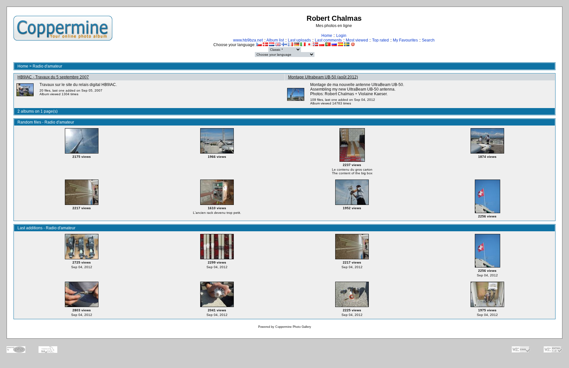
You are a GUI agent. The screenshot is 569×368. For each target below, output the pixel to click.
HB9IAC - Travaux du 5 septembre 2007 (53, 77)
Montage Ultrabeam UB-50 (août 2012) (323, 77)
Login (341, 35)
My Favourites (405, 40)
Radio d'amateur (47, 66)
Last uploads (299, 40)
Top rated (380, 40)
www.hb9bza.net (248, 40)
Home (326, 35)
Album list (275, 40)
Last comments (328, 40)
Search (428, 40)
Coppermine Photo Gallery (293, 326)
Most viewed (357, 40)
